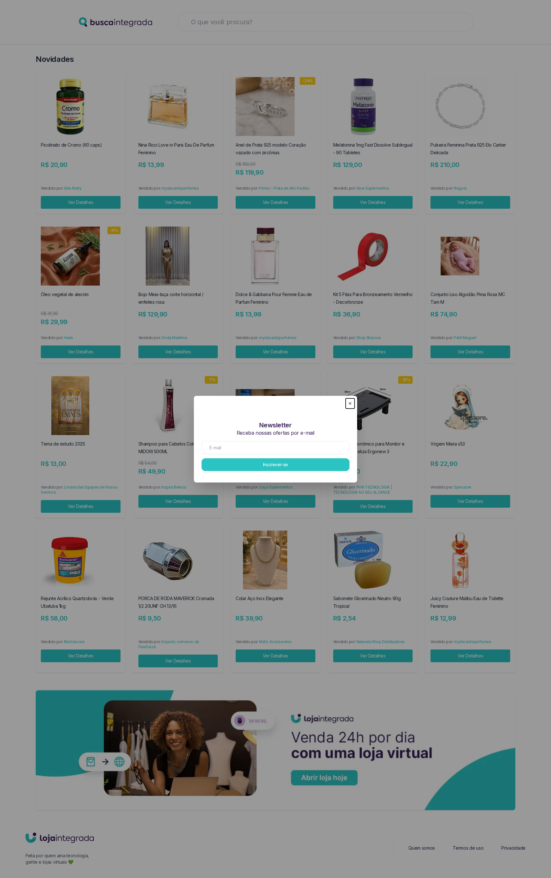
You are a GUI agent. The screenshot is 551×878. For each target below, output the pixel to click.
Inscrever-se (275, 464)
